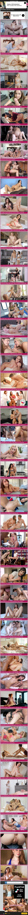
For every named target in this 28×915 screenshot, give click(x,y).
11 (21, 882)
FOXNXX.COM (14, 1)
